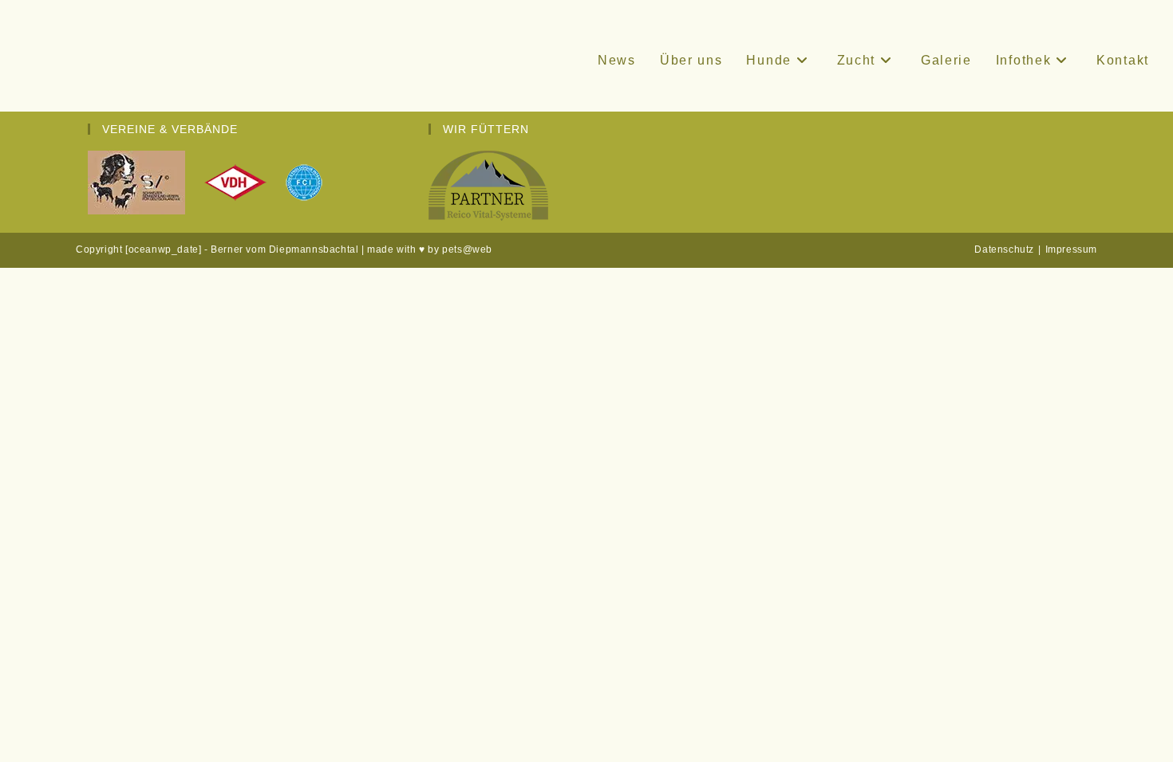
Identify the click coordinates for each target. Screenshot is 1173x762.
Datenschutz (1004, 249)
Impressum (1071, 249)
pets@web (467, 249)
